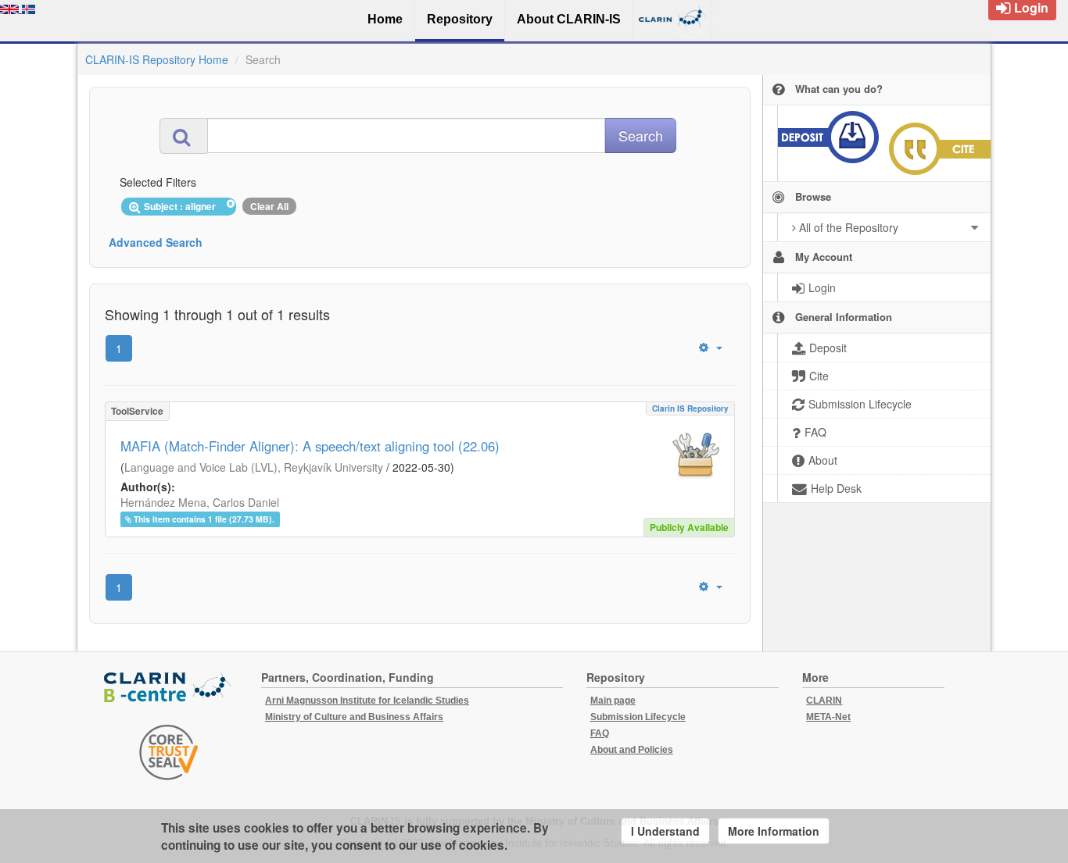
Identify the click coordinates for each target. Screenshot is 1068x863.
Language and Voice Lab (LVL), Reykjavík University (253, 467)
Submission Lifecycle (638, 716)
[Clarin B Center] (169, 688)
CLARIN (824, 700)
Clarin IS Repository (690, 408)
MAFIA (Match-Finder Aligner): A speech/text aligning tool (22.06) (310, 446)
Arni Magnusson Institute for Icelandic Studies (367, 700)
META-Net (828, 716)
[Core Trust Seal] (169, 752)
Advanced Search (155, 242)
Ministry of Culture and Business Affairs (354, 716)
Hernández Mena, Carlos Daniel (199, 502)
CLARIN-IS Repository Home (156, 59)
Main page (613, 700)
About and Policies (631, 749)
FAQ (599, 733)
